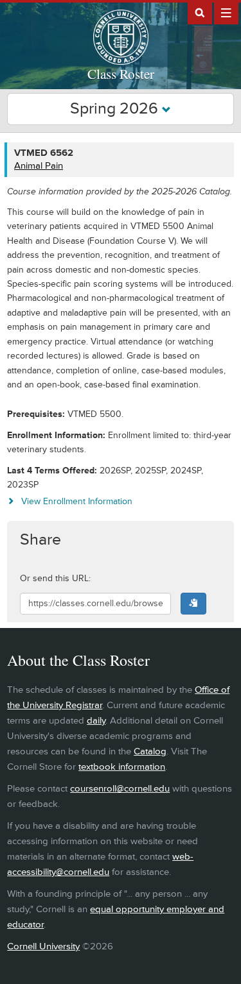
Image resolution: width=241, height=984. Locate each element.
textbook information (121, 767)
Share (40, 539)
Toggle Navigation (226, 12)
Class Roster (120, 74)
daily (96, 721)
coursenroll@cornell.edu (120, 789)
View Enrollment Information (76, 501)
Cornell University (43, 946)
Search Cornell (200, 12)
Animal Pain (38, 166)
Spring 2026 (116, 109)
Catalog (150, 751)
